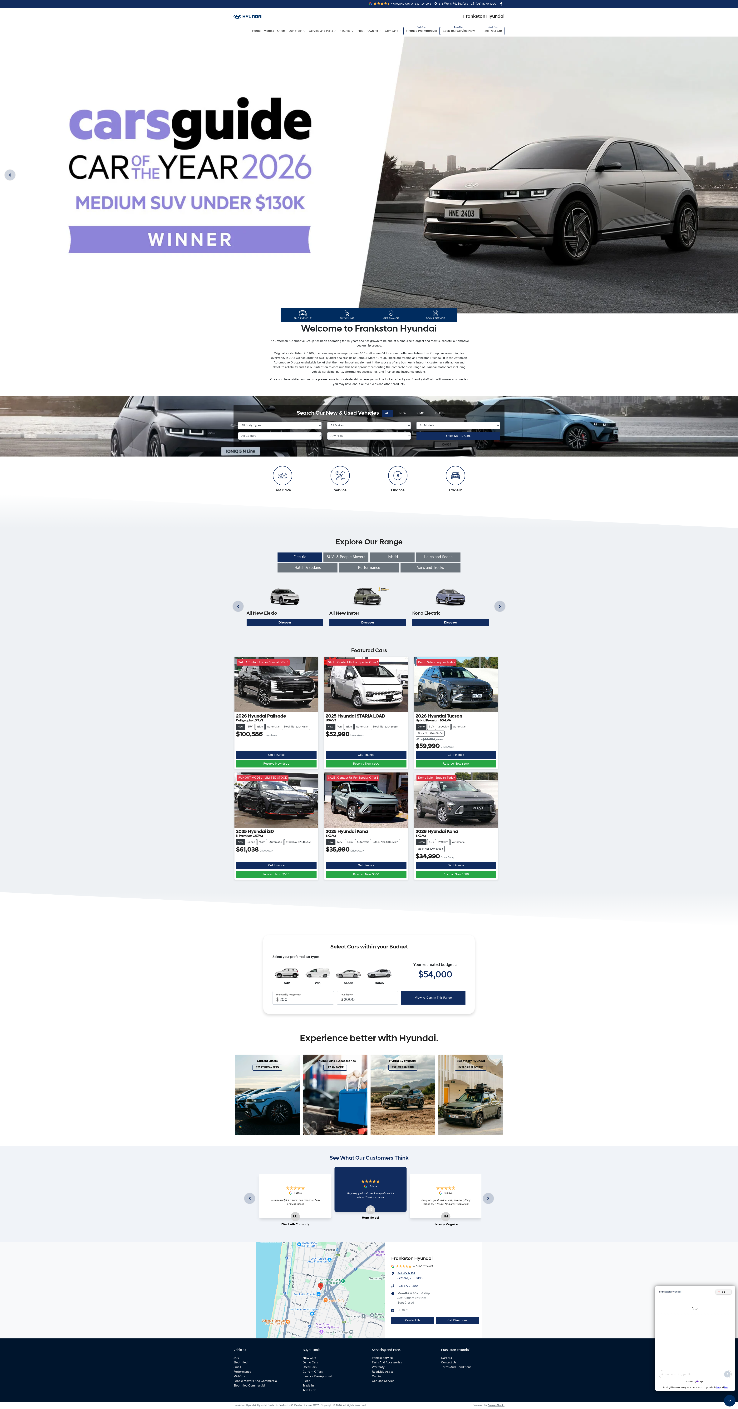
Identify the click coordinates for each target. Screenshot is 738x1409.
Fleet (360, 30)
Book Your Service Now (459, 30)
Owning (372, 30)
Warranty (378, 1367)
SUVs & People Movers (346, 557)
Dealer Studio (496, 1405)
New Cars (309, 1358)
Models (269, 30)
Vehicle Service (382, 1358)
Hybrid (392, 557)
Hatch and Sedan (438, 557)
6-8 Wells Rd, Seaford (453, 3)
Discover (284, 622)
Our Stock (295, 30)
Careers (446, 1358)
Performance (369, 568)
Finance (345, 30)
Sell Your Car (493, 30)
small (237, 1367)
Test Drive (310, 1390)
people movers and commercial (256, 1381)
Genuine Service (383, 1381)
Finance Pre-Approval (421, 30)
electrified (241, 1362)
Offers (281, 30)
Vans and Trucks (430, 568)
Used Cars (310, 1367)
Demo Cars (310, 1362)
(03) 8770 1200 (486, 3)
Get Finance (276, 755)
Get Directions (457, 1320)
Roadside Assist (382, 1371)
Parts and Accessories (387, 1362)
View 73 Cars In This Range (433, 997)
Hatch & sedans (307, 568)
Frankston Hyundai (483, 16)
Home (256, 30)
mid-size (239, 1376)
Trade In (308, 1385)
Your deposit (346, 995)
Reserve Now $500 (276, 763)
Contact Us (412, 1320)
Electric (299, 557)
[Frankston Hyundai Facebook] (501, 4)
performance (242, 1371)
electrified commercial (249, 1385)
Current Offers (313, 1371)
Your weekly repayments (288, 995)
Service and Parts (321, 30)
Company (391, 30)
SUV (236, 1358)
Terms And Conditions (456, 1367)
